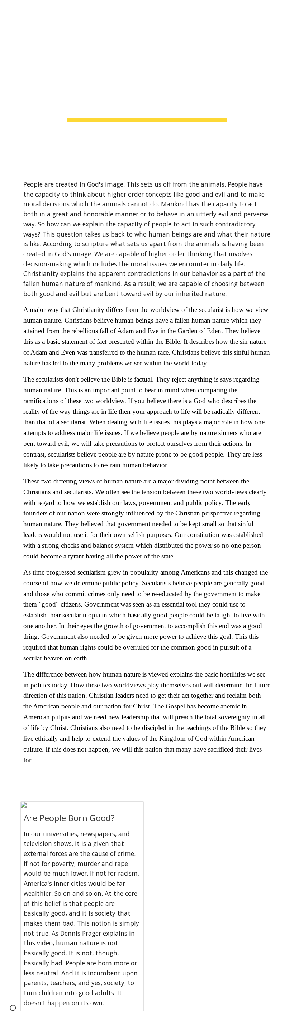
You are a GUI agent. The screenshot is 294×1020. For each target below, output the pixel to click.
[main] (147, 84)
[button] (8, 10)
